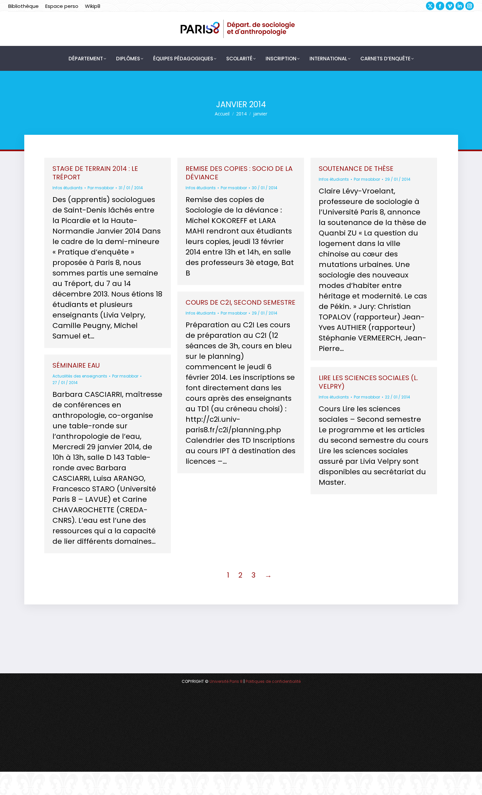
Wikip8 (92, 6)
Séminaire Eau (76, 365)
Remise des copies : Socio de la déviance (239, 173)
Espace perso (61, 6)
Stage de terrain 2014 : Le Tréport (95, 173)
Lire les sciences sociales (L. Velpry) (368, 382)
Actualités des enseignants (79, 376)
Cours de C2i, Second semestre (240, 302)
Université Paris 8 (226, 681)
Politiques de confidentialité (273, 681)
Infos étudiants (67, 188)
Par (101, 188)
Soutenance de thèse (356, 168)
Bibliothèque (23, 6)
